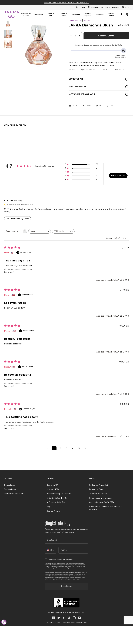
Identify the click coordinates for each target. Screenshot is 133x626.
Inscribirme (66, 586)
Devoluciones (10, 489)
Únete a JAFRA (53, 489)
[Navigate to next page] (85, 448)
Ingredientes (78, 86)
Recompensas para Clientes (59, 493)
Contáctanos (9, 485)
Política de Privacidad (98, 485)
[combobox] (39, 231)
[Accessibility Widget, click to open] (3, 622)
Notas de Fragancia (82, 94)
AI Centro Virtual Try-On (57, 498)
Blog (49, 506)
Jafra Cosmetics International (65, 612)
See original (9, 272)
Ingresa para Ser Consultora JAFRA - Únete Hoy (66, 2)
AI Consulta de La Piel (56, 502)
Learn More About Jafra (14, 493)
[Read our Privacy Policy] (86, 563)
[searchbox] (13, 231)
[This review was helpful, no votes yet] (121, 280)
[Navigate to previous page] (47, 448)
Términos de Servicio (98, 493)
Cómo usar (76, 79)
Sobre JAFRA (52, 485)
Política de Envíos (96, 489)
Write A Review (118, 175)
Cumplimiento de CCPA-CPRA (101, 502)
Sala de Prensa (53, 511)
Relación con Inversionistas (100, 498)
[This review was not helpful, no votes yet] (126, 280)
